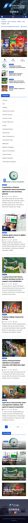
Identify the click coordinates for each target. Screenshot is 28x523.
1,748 (17, 426)
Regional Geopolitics (7, 158)
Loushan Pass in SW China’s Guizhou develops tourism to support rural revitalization (17, 82)
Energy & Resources (7, 122)
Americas (4, 100)
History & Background (8, 136)
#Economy (14, 21)
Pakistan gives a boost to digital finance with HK (15, 74)
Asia (3, 103)
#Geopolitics (3, 21)
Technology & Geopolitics (9, 161)
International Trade (7, 140)
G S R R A (14, 12)
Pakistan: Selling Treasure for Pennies (12, 51)
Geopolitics (3, 23)
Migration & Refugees (8, 147)
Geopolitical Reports (7, 129)
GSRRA (16, 53)
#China (9, 21)
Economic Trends (7, 118)
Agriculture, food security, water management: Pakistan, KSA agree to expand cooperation (14, 405)
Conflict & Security (7, 114)
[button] (23, 16)
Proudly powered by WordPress (9, 518)
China (23, 21)
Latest (4, 60)
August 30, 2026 (8, 53)
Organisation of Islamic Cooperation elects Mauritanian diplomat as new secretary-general (17, 68)
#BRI (8, 23)
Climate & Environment (8, 111)
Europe (4, 125)
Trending (22, 60)
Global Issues (6, 132)
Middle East (5, 143)
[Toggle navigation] (13, 17)
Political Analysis (6, 154)
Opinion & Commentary (8, 150)
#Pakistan (19, 21)
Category (11, 64)
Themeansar (14, 520)
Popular (13, 60)
